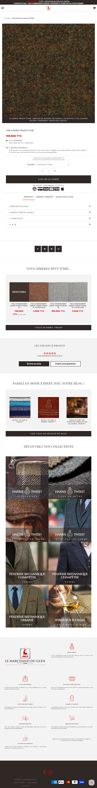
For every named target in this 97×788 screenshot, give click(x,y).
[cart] (94, 8)
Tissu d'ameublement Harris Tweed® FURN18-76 (19, 305)
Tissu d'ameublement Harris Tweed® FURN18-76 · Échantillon (39, 305)
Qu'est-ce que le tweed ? (19, 421)
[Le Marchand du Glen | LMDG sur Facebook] (45, 773)
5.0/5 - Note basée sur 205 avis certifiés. (54, 1)
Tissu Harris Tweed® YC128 (20, 130)
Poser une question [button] (65, 363)
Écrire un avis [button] (34, 363)
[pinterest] (51, 249)
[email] (58, 249)
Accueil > (8, 18)
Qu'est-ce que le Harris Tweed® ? (48, 421)
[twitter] (45, 249)
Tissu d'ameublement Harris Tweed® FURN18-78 (58, 305)
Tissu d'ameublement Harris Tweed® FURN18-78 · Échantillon (78, 305)
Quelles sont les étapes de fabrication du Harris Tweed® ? (77, 422)
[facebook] (38, 249)
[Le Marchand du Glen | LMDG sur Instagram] (51, 773)
